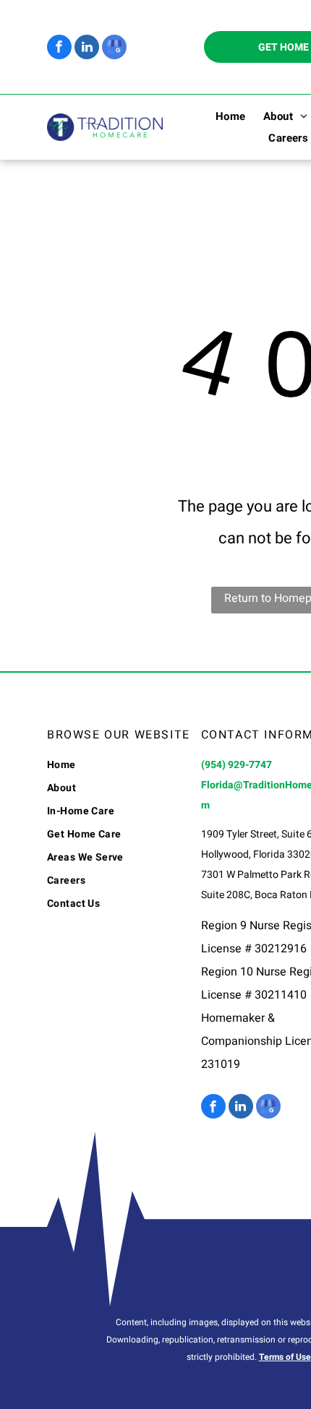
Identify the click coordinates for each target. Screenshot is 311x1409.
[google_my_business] (114, 49)
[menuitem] (222, 116)
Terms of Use (285, 1356)
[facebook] (59, 49)
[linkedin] (86, 49)
